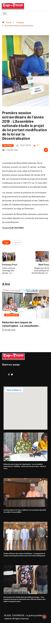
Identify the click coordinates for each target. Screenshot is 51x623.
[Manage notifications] (44, 616)
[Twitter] (12, 374)
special (17, 242)
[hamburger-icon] (4, 13)
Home (8, 22)
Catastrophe (12, 315)
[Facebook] (8, 374)
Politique (20, 22)
